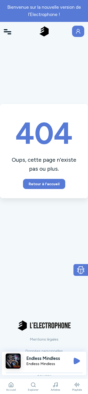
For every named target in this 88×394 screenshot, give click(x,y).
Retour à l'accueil (44, 184)
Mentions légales (44, 339)
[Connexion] (78, 31)
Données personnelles (44, 351)
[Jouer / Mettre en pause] (77, 361)
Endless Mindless (40, 364)
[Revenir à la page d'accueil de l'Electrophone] (44, 31)
